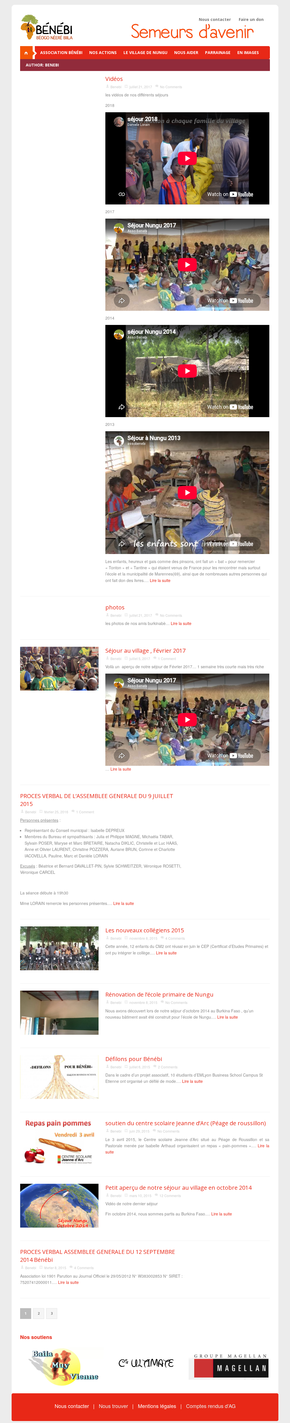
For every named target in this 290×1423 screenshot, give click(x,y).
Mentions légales (158, 1405)
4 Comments (175, 938)
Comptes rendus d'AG (211, 1405)
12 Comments (170, 1195)
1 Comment (167, 658)
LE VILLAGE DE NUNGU (145, 52)
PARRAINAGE (218, 52)
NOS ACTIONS (103, 52)
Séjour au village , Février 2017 (145, 650)
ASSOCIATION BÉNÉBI (61, 52)
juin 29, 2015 (139, 1131)
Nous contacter (215, 19)
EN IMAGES (248, 52)
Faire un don (251, 19)
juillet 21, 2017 (140, 86)
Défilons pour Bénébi (133, 1059)
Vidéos (114, 79)
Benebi (115, 86)
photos (115, 607)
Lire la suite (160, 580)
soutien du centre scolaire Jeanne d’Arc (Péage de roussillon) (185, 1123)
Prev (27, 1366)
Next (262, 1366)
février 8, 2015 (55, 1267)
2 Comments (168, 1066)
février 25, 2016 (56, 811)
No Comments (171, 86)
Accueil (28, 52)
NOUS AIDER (186, 52)
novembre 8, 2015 (143, 938)
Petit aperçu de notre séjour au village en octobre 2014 (178, 1187)
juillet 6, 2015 (139, 1066)
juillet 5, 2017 (139, 658)
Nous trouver (114, 1405)
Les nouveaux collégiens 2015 (144, 930)
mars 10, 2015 (140, 1195)
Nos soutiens (36, 1337)
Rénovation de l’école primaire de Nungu (159, 994)
